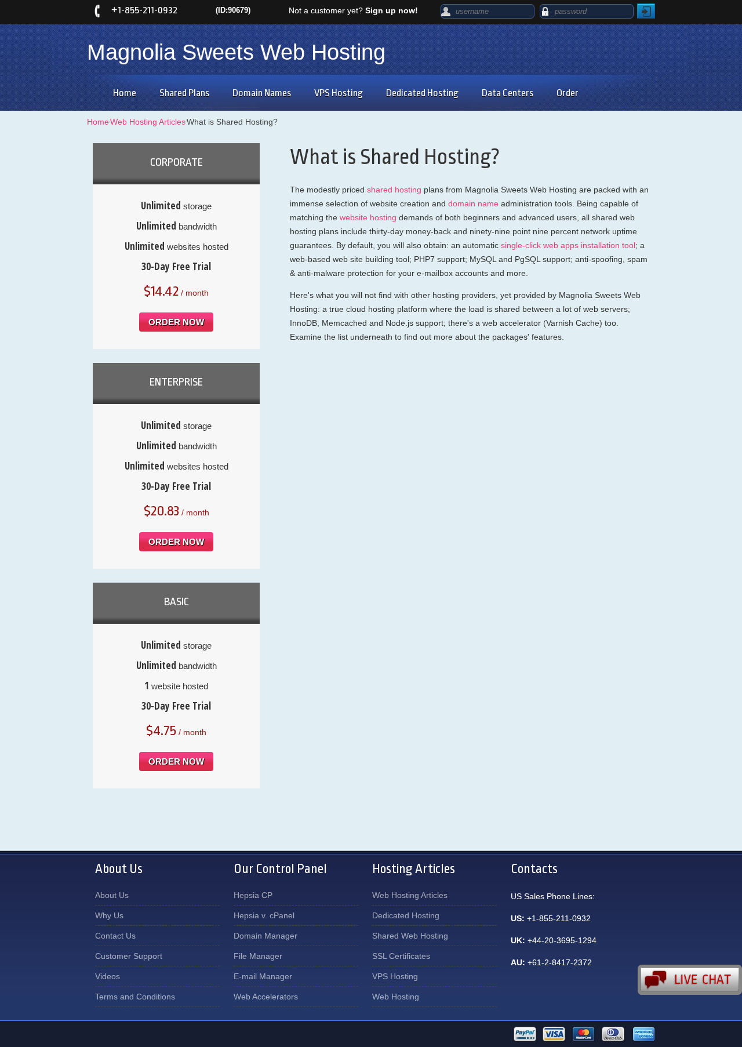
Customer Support (128, 956)
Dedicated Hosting (422, 93)
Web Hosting (395, 996)
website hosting (368, 217)
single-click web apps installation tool (568, 245)
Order (567, 93)
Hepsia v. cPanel (264, 915)
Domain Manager (265, 935)
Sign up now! (391, 10)
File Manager (258, 956)
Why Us (109, 915)
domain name (473, 203)
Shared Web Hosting (410, 935)
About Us (112, 895)
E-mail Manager (263, 976)
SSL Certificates (401, 956)
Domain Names (261, 93)
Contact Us (115, 935)
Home (124, 93)
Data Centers (507, 93)
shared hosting (394, 189)
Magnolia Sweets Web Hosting (236, 52)
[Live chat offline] (690, 980)
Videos (107, 976)
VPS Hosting (338, 93)
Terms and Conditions (135, 996)
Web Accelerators (266, 996)
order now (176, 322)
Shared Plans (184, 93)
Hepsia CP (253, 895)
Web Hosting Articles (148, 121)
